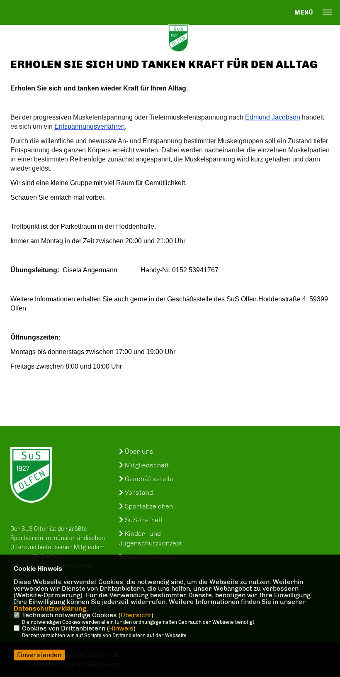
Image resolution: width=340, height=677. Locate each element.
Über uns (138, 451)
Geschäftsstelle (148, 479)
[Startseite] (31, 475)
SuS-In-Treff (143, 520)
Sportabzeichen (148, 506)
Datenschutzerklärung (50, 608)
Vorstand (138, 492)
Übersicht (136, 615)
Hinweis (121, 628)
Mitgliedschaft (146, 465)
